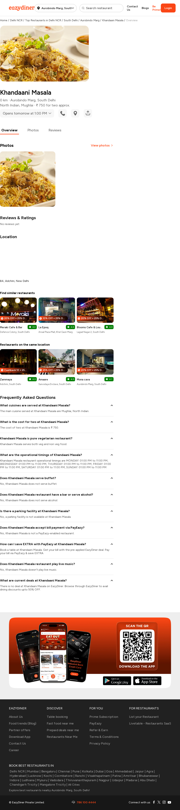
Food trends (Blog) (22, 723)
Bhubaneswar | (149, 776)
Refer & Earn (98, 730)
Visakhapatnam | (99, 776)
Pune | (76, 771)
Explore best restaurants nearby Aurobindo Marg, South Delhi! (49, 790)
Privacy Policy (99, 743)
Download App (19, 737)
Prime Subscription (103, 717)
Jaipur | (140, 771)
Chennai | (65, 771)
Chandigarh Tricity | (24, 784)
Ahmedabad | (124, 771)
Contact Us (132, 8)
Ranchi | (81, 776)
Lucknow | (35, 776)
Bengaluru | (49, 771)
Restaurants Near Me (62, 737)
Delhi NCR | (18, 771)
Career (14, 750)
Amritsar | (130, 776)
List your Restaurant (144, 717)
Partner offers (19, 730)
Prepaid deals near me (63, 730)
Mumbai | (33, 771)
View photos (100, 145)
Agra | (150, 771)
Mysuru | (43, 780)
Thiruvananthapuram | (82, 780)
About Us (16, 717)
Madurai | (132, 780)
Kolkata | (88, 771)
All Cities (73, 784)
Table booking (57, 717)
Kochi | (49, 776)
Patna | (117, 776)
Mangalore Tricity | (53, 784)
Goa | (110, 771)
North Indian (9, 105)
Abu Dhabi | (148, 780)
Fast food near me (60, 723)
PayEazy (95, 723)
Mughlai (27, 105)
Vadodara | (57, 780)
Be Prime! (156, 8)
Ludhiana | (29, 780)
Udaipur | (118, 780)
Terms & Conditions (104, 737)
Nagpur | (105, 780)
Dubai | (100, 771)
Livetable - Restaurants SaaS (150, 723)
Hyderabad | (18, 776)
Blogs (145, 8)
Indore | (15, 780)
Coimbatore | (64, 776)
